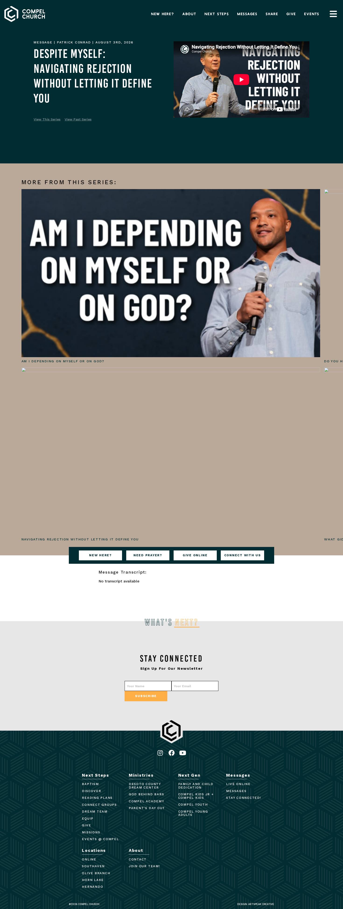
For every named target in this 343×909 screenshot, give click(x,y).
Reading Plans (97, 798)
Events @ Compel (100, 839)
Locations (94, 850)
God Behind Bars (146, 794)
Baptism (90, 784)
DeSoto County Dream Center (145, 785)
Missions (91, 832)
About (189, 13)
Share (272, 13)
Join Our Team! (144, 866)
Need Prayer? (147, 555)
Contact (138, 859)
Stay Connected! (243, 798)
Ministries (141, 775)
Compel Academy (146, 801)
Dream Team (95, 811)
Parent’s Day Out (147, 808)
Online (89, 859)
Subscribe (146, 696)
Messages (247, 13)
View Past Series (78, 119)
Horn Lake (93, 880)
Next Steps (217, 13)
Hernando (92, 886)
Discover (91, 791)
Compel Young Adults (193, 813)
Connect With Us (242, 555)
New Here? (162, 13)
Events (311, 13)
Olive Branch (96, 873)
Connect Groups (99, 805)
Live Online (238, 784)
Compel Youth (193, 804)
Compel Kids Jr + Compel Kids (196, 796)
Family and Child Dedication (196, 785)
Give (291, 13)
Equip (88, 818)
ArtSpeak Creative (261, 904)
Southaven (93, 866)
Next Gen (189, 775)
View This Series (47, 119)
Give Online (195, 555)
